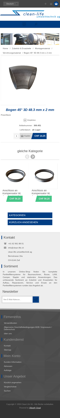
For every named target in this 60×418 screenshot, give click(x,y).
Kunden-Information (12, 362)
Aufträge (7, 370)
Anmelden (51, 3)
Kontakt (7, 346)
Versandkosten (10, 323)
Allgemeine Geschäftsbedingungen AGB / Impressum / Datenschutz (28, 328)
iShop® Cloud (35, 408)
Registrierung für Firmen (45, 3)
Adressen (8, 366)
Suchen (7, 391)
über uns (8, 333)
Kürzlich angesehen (12, 382)
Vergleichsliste (10, 386)
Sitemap (7, 350)
